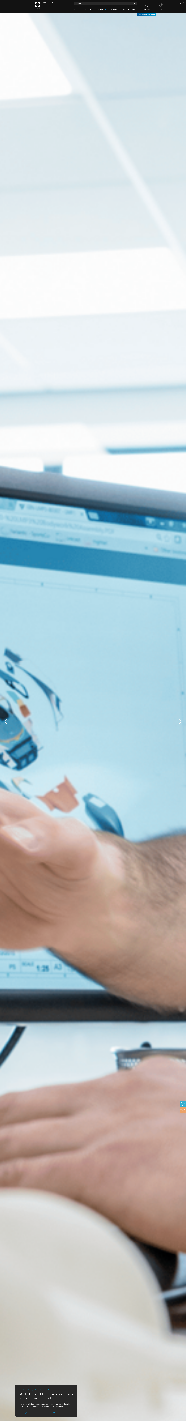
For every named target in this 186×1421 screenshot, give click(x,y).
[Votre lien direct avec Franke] (183, 1110)
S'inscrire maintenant (147, 15)
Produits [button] (77, 9)
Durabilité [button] (100, 9)
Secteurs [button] (88, 9)
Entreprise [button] (113, 9)
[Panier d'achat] (183, 1104)
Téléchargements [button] (129, 9)
